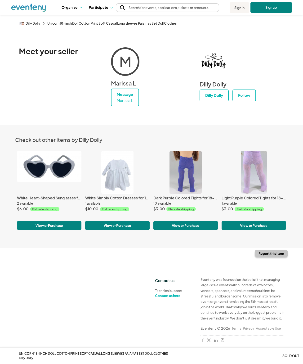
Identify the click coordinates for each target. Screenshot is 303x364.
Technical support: (169, 293)
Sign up (271, 7)
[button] (71, 7)
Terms (236, 328)
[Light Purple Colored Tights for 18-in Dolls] (254, 172)
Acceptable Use (268, 328)
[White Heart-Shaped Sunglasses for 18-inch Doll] (49, 172)
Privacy (248, 328)
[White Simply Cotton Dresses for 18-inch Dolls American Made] (117, 172)
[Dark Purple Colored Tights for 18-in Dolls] (185, 172)
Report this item (271, 253)
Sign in (239, 7)
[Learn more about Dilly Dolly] (214, 61)
